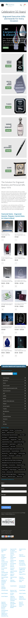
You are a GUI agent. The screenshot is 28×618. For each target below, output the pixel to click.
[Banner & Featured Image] (14, 38)
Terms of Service (9, 514)
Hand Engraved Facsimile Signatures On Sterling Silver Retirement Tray (4, 613)
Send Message (6, 507)
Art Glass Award (18, 430)
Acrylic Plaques (4, 596)
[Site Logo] (9, 5)
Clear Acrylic (22, 434)
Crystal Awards (17, 280)
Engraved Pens (22, 574)
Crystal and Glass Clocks (7, 441)
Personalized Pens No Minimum (13, 565)
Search (15, 373)
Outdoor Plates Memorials (8, 401)
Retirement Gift (10, 471)
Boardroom (5, 380)
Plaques (25, 303)
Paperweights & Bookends (11, 326)
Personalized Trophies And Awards (4, 565)
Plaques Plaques (13, 469)
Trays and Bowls (21, 474)
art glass (5, 424)
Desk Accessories (4, 326)
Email (3, 488)
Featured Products (7, 416)
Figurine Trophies (13, 453)
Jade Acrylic (18, 455)
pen (4, 413)
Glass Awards (9, 280)
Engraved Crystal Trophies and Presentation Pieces (12, 448)
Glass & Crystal (20, 233)
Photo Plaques (5, 469)
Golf (4, 393)
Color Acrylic (4, 437)
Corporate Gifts (4, 590)
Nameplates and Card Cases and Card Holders (11, 462)
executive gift (5, 453)
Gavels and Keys (21, 453)
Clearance (5, 419)
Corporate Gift (14, 439)
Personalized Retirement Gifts (4, 550)
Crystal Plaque (22, 590)
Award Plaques (4, 593)
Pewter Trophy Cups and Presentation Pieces (11, 467)
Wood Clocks (19, 476)
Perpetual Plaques (20, 464)
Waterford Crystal (11, 476)
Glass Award (4, 455)
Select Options (2, 240)
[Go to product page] (7, 226)
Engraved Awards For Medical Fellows (22, 598)
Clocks (4, 383)
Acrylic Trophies (22, 593)
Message (3, 494)
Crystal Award (5, 444)
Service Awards (6, 406)
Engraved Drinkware (6, 451)
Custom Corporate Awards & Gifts (10, 388)
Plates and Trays (21, 469)
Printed (3, 471)
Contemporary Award (13, 437)
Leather (4, 396)
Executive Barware (15, 451)
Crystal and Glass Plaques (19, 303)
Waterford (4, 476)
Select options (2, 286)
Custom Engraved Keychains (3, 587)
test (4, 421)
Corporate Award (5, 439)
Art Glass (16, 233)
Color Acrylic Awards (5, 233)
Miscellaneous (6, 411)
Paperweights (5, 464)
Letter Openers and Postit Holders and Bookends (12, 460)
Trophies (5, 408)
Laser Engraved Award (6, 457)
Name (3, 483)
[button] (2, 5)
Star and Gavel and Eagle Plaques (9, 474)
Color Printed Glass (4, 303)
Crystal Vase (19, 444)
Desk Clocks (13, 446)
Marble (4, 398)
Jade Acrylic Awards (18, 349)
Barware (3, 432)
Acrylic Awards (6, 378)
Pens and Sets (12, 464)
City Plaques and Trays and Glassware (10, 434)
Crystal (19, 439)
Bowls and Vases (10, 432)
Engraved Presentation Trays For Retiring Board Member (13, 605)
